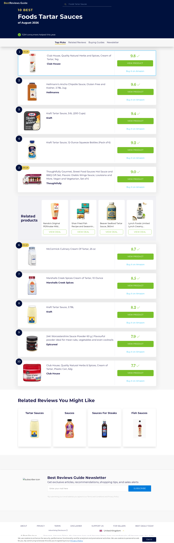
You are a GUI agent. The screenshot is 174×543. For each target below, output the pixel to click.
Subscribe (140, 488)
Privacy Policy (76, 541)
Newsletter (113, 42)
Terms (57, 526)
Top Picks (60, 42)
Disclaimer (76, 526)
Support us (98, 526)
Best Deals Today (144, 526)
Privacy (41, 526)
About (23, 526)
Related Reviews (77, 42)
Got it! (149, 539)
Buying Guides (96, 42)
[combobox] (87, 4)
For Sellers (119, 526)
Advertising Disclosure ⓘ (58, 530)
